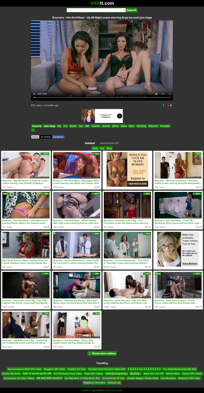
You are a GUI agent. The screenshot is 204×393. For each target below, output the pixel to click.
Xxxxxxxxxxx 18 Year (113, 378)
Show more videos (104, 353)
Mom (131, 126)
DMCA (101, 390)
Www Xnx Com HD (154, 373)
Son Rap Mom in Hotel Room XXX (82, 378)
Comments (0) (109, 143)
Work (123, 126)
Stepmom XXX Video (189, 378)
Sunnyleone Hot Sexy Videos (19, 378)
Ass (81, 126)
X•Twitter (46, 136)
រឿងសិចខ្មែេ (135, 373)
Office (115, 126)
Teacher (96, 126)
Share (35, 136)
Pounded (164, 126)
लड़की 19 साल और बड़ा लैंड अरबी (37, 373)
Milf (87, 126)
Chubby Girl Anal (77, 369)
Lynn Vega (49, 126)
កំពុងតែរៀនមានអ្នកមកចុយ (116, 373)
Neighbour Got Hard (94, 382)
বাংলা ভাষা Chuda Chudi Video (68, 373)
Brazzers (153, 126)
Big (59, 126)
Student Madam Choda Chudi (142, 378)
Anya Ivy (36, 126)
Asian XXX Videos (93, 373)
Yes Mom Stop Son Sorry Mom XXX (106, 369)
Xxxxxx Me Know (11, 373)
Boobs (73, 126)
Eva (102, 148)
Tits (65, 126)
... (33, 130)
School (106, 126)
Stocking (141, 126)
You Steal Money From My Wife (179, 369)
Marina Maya (173, 373)
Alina (109, 148)
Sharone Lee (113, 382)
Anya (95, 148)
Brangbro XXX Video (54, 369)
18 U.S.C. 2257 (115, 390)
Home (85, 390)
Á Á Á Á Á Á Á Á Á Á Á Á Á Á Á (144, 369)
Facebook (58, 136)
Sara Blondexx (168, 378)
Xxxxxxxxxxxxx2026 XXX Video (24, 369)
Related (90, 143)
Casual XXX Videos (192, 373)
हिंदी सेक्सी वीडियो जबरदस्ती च (49, 378)
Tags (92, 390)
